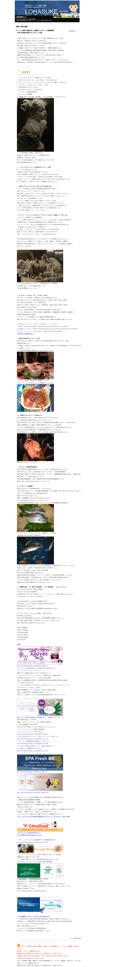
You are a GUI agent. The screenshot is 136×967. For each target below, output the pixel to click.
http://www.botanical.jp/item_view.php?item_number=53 (32, 891)
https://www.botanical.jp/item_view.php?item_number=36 (32, 772)
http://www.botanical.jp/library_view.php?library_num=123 (32, 750)
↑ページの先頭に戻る (75, 938)
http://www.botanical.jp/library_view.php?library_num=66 (32, 734)
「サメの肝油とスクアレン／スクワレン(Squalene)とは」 (33, 916)
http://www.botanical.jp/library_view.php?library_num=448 (32, 743)
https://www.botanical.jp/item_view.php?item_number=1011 (32, 792)
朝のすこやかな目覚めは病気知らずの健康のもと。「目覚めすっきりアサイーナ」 (41, 717)
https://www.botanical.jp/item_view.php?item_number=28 (32, 666)
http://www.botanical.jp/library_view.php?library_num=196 (32, 842)
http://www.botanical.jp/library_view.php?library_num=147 (32, 739)
